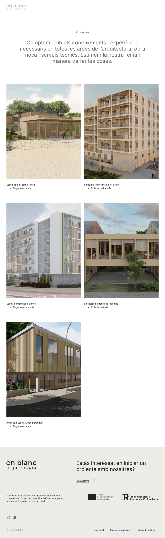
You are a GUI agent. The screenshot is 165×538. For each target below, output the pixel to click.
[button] (156, 7)
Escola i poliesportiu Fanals (20, 184)
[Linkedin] (14, 517)
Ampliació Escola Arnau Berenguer (24, 422)
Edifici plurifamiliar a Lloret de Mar (102, 184)
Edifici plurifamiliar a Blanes (21, 303)
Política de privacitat (120, 530)
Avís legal (99, 530)
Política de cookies (146, 530)
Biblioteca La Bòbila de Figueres (101, 303)
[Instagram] (8, 517)
